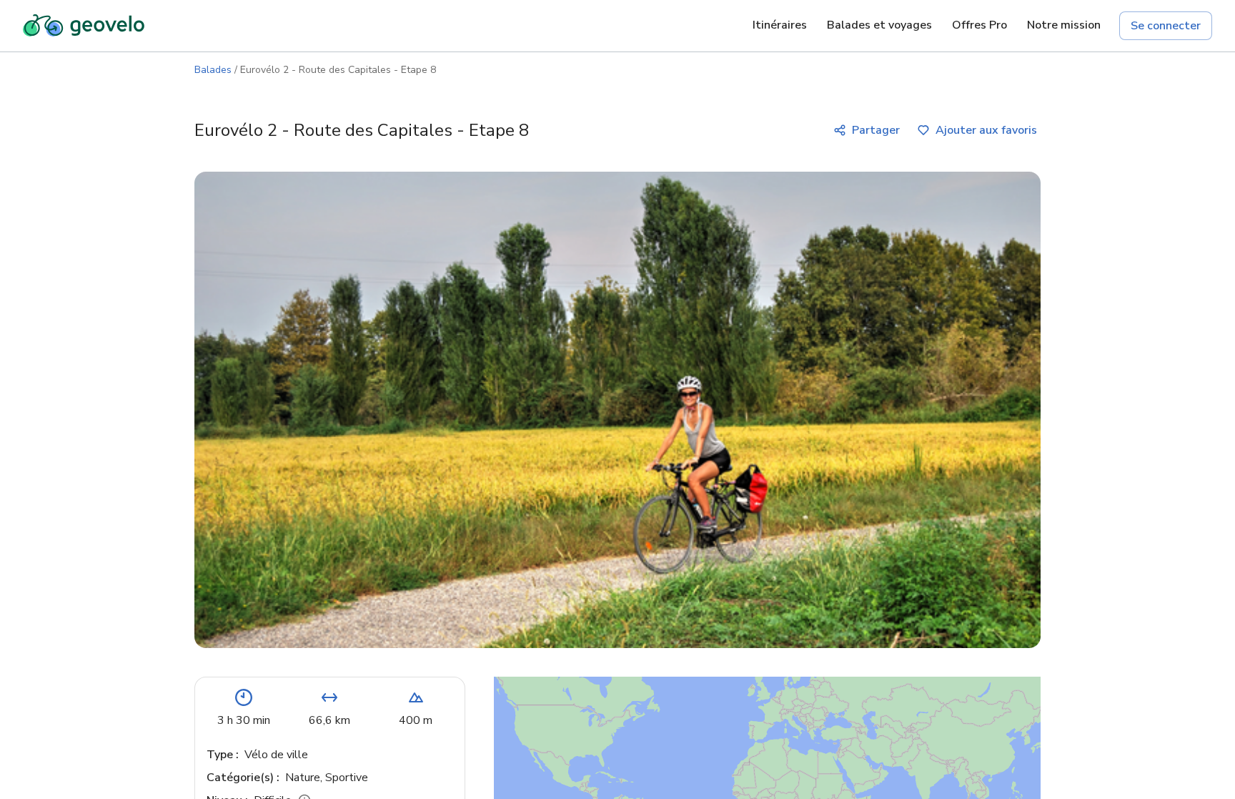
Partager (876, 130)
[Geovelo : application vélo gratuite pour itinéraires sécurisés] (83, 25)
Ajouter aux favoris (986, 130)
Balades (213, 70)
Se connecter (1166, 26)
